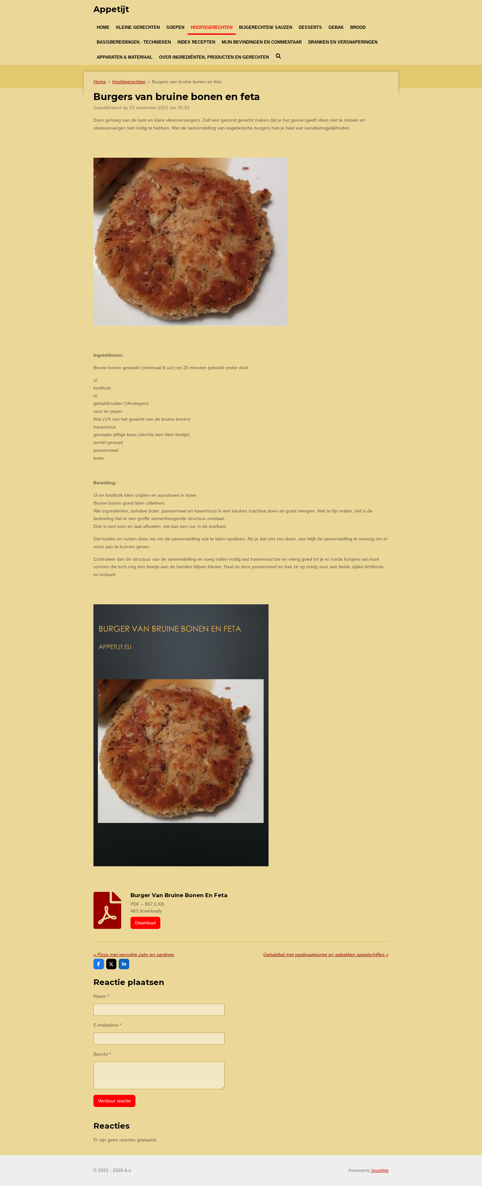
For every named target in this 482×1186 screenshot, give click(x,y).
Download (145, 922)
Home (99, 81)
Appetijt (111, 9)
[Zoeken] (278, 56)
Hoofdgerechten (129, 81)
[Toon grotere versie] (181, 735)
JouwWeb (380, 1170)
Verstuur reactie (114, 1100)
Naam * (101, 996)
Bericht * (102, 1054)
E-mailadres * (107, 1025)
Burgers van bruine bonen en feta (187, 81)
